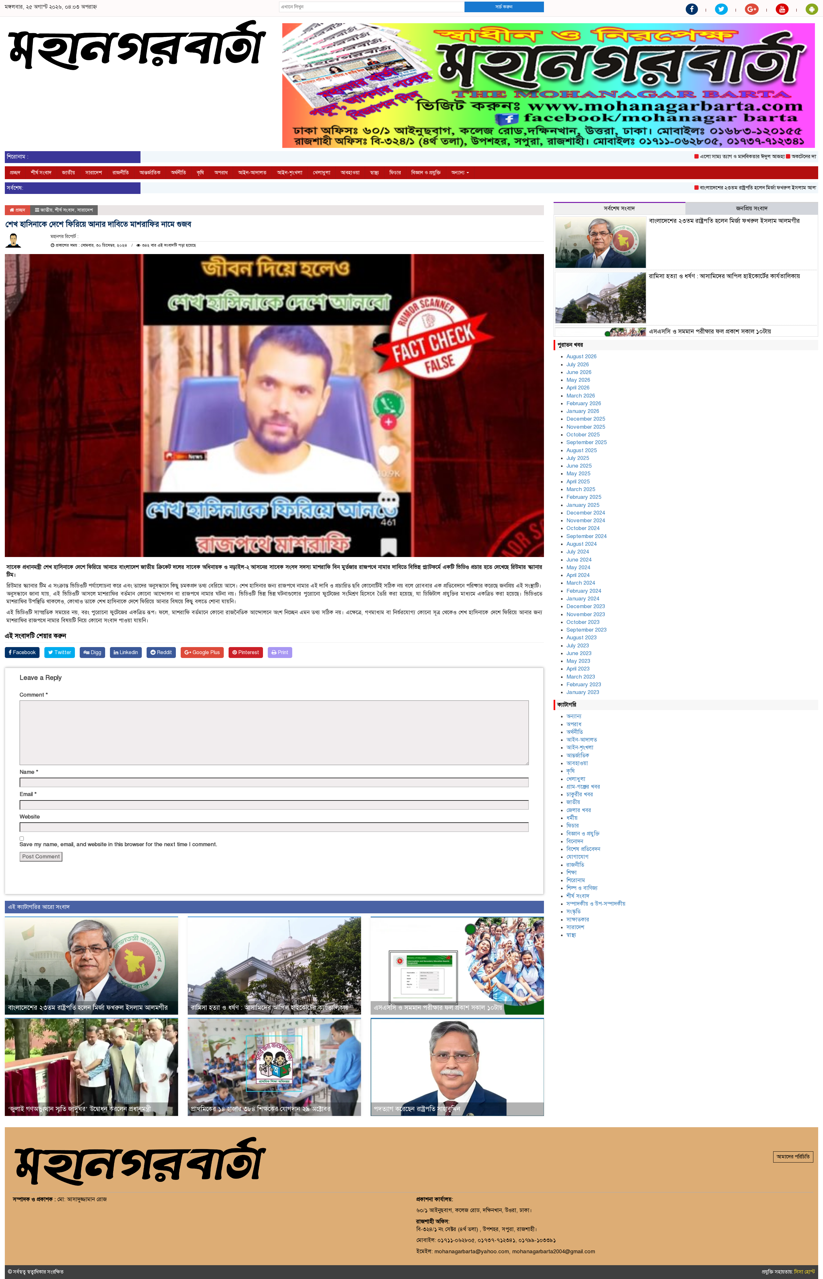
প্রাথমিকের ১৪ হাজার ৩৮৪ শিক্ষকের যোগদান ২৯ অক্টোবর (260, 1109)
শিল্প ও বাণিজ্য (582, 888)
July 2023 (577, 645)
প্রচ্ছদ (15, 172)
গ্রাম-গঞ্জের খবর (583, 786)
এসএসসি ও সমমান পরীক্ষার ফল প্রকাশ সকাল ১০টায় (438, 1008)
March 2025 (580, 489)
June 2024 (579, 559)
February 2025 (583, 497)
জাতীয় (68, 172)
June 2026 (579, 372)
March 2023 (580, 676)
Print (282, 652)
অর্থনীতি (178, 172)
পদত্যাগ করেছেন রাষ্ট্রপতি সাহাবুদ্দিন (417, 1109)
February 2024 (583, 591)
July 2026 (577, 364)
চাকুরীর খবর (579, 794)
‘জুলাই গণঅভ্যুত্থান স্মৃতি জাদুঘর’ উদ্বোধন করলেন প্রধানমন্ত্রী (79, 1109)
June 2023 (579, 653)
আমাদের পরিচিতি (793, 1157)
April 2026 (578, 387)
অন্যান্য (458, 172)
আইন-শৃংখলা (289, 172)
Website (30, 816)
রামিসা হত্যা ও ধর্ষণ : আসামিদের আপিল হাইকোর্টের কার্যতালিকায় (269, 1008)
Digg (95, 652)
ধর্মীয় (572, 818)
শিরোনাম (575, 880)
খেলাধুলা (321, 172)
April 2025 (578, 481)
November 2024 (585, 520)
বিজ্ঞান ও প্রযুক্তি (426, 172)
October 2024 (583, 528)
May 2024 (578, 567)
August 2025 (581, 450)
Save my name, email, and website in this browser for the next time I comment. (118, 844)
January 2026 (582, 411)
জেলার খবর (578, 810)
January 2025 (582, 505)
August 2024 (581, 544)
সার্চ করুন (503, 7)
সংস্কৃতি (573, 911)
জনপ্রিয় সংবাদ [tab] (752, 208)
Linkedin (128, 652)
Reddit (164, 652)
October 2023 (583, 622)
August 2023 (581, 637)
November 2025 (585, 427)
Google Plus (205, 652)
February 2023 (583, 684)
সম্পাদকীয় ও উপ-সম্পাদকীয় (596, 903)
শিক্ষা (571, 872)
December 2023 (585, 606)
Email (28, 794)
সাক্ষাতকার (577, 919)
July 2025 (577, 458)
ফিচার (395, 172)
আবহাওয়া (350, 172)
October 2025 (583, 434)
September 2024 (586, 536)
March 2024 (580, 583)
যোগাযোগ (577, 857)
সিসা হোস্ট (804, 1272)
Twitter (62, 652)
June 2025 (579, 465)
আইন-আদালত (252, 172)
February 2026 (583, 403)
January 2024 (582, 598)
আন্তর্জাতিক (150, 172)
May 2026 (578, 380)
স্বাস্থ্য (374, 172)
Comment (34, 694)
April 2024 (578, 575)
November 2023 (585, 614)
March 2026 (580, 395)
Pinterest (248, 652)
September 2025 (586, 442)
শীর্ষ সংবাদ (41, 172)
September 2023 (586, 629)
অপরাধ (221, 172)
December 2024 (585, 512)
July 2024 (577, 551)
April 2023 (578, 668)
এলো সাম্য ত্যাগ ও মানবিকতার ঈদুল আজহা (688, 156)
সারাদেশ (94, 172)
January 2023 (582, 692)
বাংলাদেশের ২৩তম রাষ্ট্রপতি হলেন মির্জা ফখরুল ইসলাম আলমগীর (709, 188)
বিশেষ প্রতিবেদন (583, 849)
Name (29, 772)
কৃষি (200, 172)
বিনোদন (574, 841)
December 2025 (585, 419)
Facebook (24, 652)
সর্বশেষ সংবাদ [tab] (619, 208)
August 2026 (581, 356)
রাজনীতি (121, 172)
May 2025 (578, 473)
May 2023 (578, 661)
